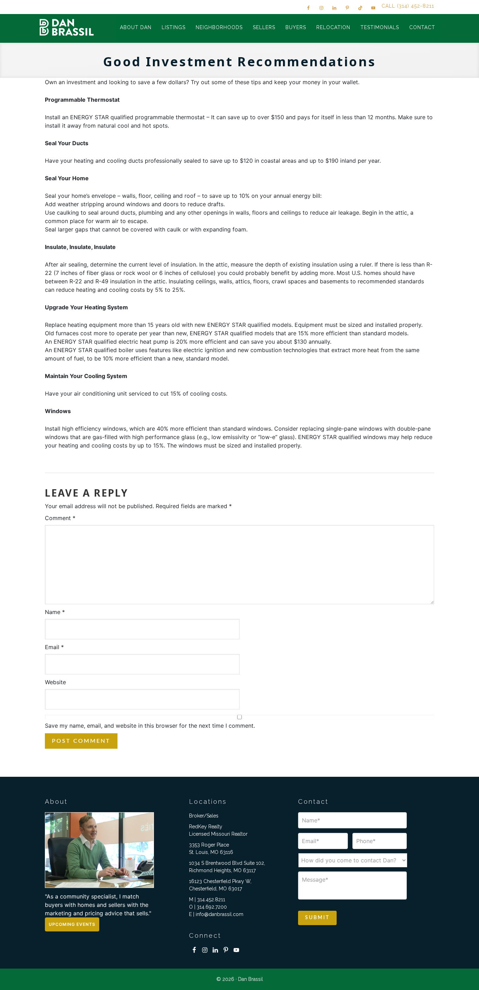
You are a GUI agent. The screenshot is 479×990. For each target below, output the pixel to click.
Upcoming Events (72, 924)
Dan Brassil (68, 27)
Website (55, 682)
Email (54, 647)
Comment (60, 517)
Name (55, 611)
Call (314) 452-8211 (408, 6)
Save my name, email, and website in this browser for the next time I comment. (150, 725)
